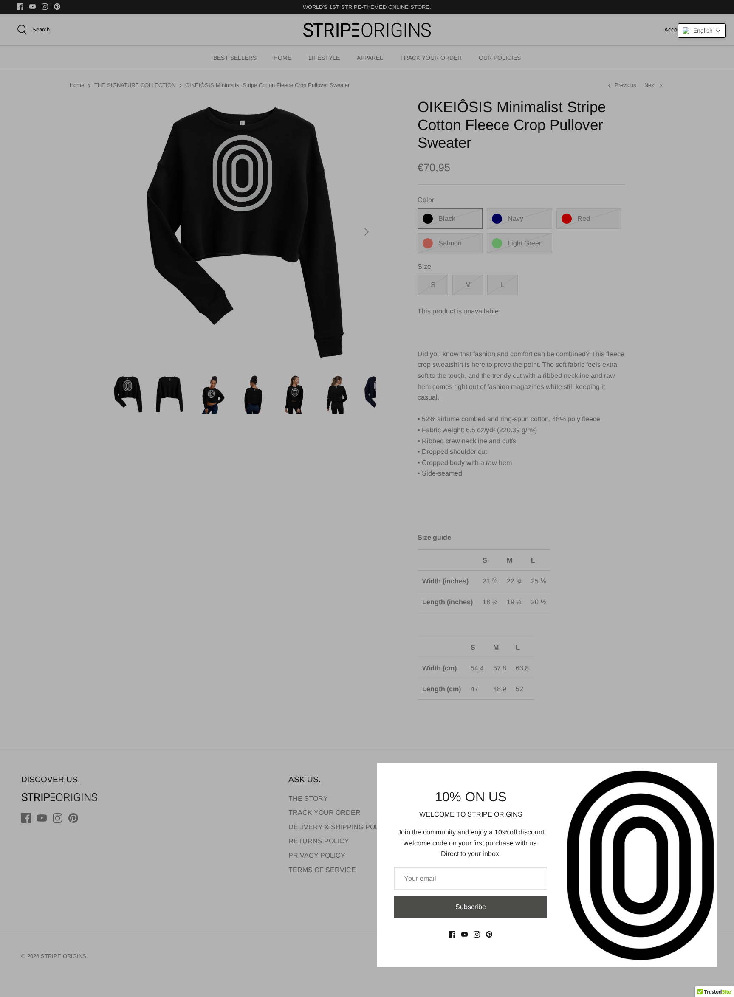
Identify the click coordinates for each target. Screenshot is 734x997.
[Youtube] (464, 934)
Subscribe (470, 906)
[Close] (706, 774)
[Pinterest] (489, 934)
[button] (701, 30)
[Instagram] (477, 934)
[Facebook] (452, 934)
